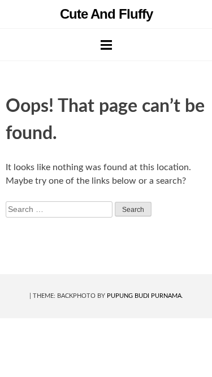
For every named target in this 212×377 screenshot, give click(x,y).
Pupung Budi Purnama (144, 296)
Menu (106, 44)
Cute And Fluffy (106, 13)
